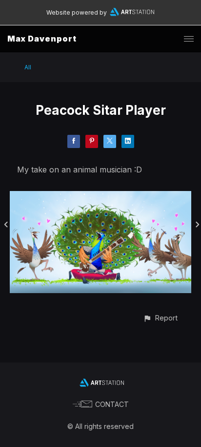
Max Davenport (42, 38)
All (27, 67)
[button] (160, 318)
